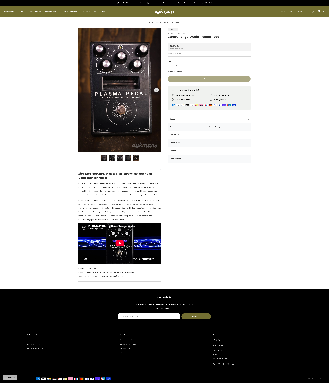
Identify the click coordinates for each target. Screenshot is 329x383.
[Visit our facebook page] (214, 364)
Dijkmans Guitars (69, 12)
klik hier (139, 3)
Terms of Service (34, 344)
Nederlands (302, 12)
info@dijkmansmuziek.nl (223, 340)
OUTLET (105, 12)
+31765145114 (218, 345)
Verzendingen (125, 348)
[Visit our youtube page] (233, 364)
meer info (170, 3)
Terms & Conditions (35, 348)
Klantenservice (89, 12)
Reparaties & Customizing (130, 340)
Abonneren (196, 316)
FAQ (121, 353)
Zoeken (30, 340)
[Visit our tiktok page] (223, 364)
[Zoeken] (312, 11)
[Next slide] (156, 90)
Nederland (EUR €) (287, 12)
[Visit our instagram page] (218, 364)
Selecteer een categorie (14, 12)
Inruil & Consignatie (128, 344)
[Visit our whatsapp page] (228, 364)
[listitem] (129, 3)
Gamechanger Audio (176, 33)
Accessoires (50, 12)
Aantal (170, 61)
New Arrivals (35, 12)
